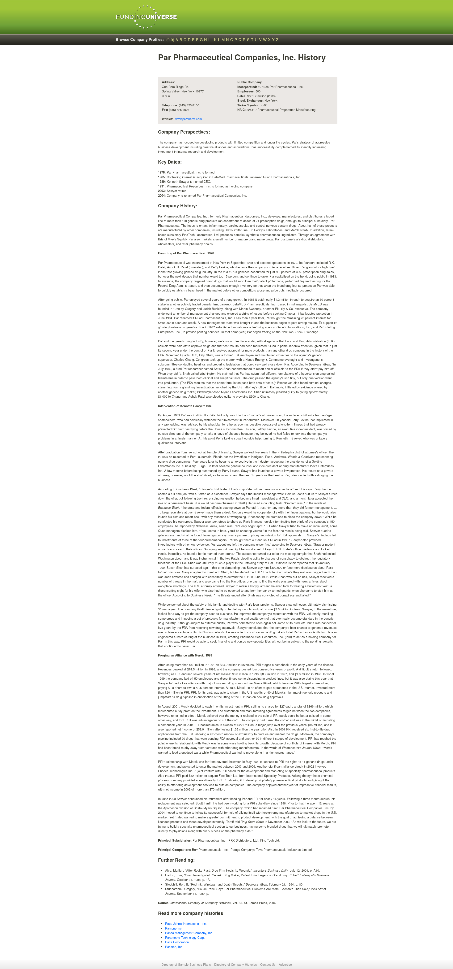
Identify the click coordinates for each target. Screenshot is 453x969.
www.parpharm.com (188, 119)
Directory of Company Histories (235, 964)
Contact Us (268, 964)
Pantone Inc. (174, 928)
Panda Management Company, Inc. (189, 932)
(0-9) (170, 39)
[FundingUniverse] (147, 17)
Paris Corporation (177, 942)
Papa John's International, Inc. (186, 923)
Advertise (285, 964)
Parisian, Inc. (174, 946)
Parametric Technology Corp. (185, 937)
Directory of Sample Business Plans (186, 964)
